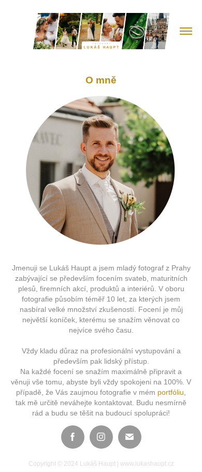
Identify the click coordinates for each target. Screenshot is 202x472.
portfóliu (170, 392)
